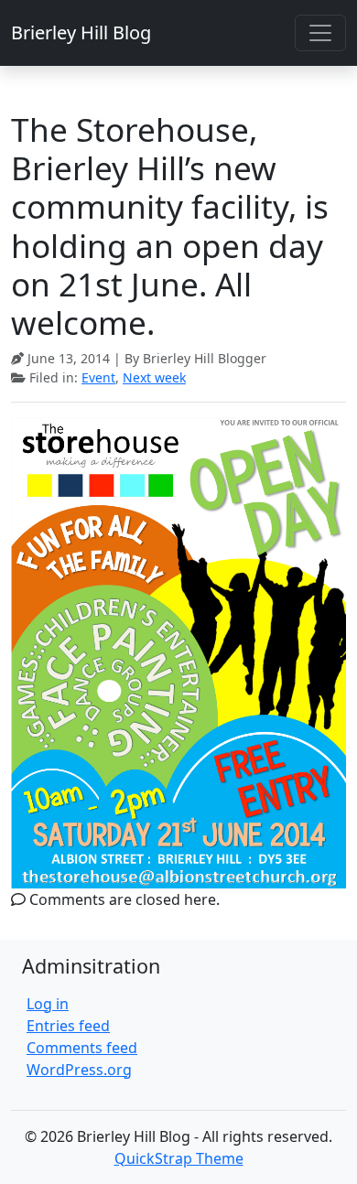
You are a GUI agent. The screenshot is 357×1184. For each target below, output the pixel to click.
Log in (48, 1004)
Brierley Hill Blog (81, 32)
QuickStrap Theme (178, 1158)
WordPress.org (79, 1070)
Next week (154, 377)
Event (98, 377)
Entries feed (68, 1026)
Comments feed (82, 1048)
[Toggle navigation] (320, 33)
